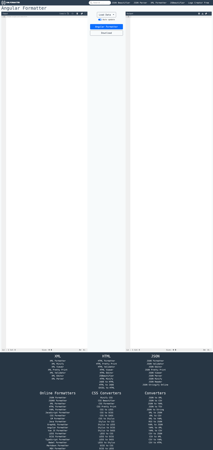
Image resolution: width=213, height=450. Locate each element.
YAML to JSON (155, 424)
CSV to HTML (155, 442)
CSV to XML (155, 436)
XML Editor (58, 376)
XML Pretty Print (57, 370)
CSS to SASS (106, 415)
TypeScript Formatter (57, 439)
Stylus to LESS (106, 424)
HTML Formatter (106, 361)
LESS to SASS (106, 439)
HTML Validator (106, 367)
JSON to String (155, 409)
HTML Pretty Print (106, 364)
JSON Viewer (155, 373)
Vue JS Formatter (57, 430)
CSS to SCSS (106, 412)
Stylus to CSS (106, 421)
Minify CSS (106, 397)
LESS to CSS (106, 433)
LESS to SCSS (106, 436)
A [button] (80, 350)
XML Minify (58, 364)
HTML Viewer (106, 370)
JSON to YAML (155, 403)
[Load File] (72, 14)
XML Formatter (159, 3)
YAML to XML (155, 427)
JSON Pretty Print (155, 370)
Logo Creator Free (198, 3)
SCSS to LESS (106, 448)
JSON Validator (155, 364)
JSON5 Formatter (58, 400)
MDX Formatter (58, 448)
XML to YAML (155, 418)
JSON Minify (155, 379)
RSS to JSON (155, 421)
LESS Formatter (57, 433)
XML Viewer (58, 367)
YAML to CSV (155, 430)
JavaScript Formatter (57, 412)
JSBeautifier (177, 3)
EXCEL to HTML (106, 388)
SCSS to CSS (106, 445)
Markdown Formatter (58, 445)
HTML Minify (106, 379)
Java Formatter (57, 421)
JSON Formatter (155, 361)
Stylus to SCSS (106, 427)
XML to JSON (155, 412)
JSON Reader (155, 382)
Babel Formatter (58, 442)
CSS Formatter (58, 415)
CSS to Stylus (106, 418)
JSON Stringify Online (155, 385)
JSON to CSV (155, 400)
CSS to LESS (106, 409)
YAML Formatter (57, 409)
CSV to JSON (155, 433)
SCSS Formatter (57, 436)
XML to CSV (155, 415)
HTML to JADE (106, 385)
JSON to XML (155, 397)
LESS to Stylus (106, 442)
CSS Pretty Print (106, 406)
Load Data (105, 14)
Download (106, 33)
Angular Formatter (106, 26)
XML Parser (58, 379)
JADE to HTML (106, 382)
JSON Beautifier (121, 3)
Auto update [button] (109, 20)
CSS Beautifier (106, 400)
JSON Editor (155, 367)
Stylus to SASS (106, 430)
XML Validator (58, 373)
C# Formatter (57, 418)
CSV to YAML (155, 439)
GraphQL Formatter (57, 424)
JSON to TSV (155, 406)
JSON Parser (140, 3)
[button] (68, 13)
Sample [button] (62, 14)
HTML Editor (106, 373)
